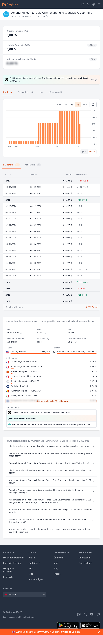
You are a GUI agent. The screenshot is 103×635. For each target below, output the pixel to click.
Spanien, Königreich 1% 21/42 (24, 371)
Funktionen (34, 563)
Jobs (56, 563)
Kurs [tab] (42, 92)
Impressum (85, 557)
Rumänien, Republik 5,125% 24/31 (26, 390)
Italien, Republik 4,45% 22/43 (24, 395)
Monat (92, 151)
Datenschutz (85, 563)
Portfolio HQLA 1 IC (19, 386)
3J (72, 104)
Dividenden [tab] (10, 164)
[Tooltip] (18, 407)
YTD (59, 104)
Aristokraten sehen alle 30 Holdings (50, 401)
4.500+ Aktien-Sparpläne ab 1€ (41, 412)
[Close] (99, 631)
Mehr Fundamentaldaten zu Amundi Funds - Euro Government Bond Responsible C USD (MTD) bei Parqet (53, 424)
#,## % (12, 63)
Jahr (84, 151)
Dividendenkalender (13, 557)
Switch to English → (71, 631)
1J (66, 104)
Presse (57, 573)
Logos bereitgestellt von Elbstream (18, 617)
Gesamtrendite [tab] (56, 92)
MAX (85, 104)
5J (78, 104)
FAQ (30, 568)
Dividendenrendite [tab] (26, 92)
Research (8, 577)
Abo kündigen (35, 579)
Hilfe (30, 573)
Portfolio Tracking (12, 563)
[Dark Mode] (88, 4)
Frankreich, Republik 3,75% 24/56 (26, 376)
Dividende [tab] (7, 92)
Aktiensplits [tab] (32, 164)
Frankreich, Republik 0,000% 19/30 (26, 366)
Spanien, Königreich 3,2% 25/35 (25, 381)
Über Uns (58, 557)
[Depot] (93, 4)
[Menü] (99, 4)
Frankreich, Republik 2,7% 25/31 (25, 361)
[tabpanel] (51, 128)
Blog (56, 568)
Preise (31, 557)
